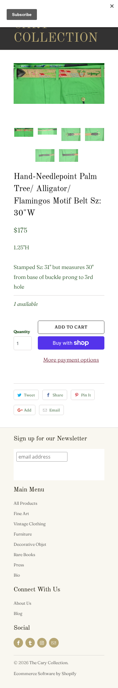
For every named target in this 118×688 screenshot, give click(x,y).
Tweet (29, 394)
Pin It (86, 394)
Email (54, 410)
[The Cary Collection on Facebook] (18, 643)
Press (19, 565)
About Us (22, 603)
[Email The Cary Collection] (53, 643)
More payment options (71, 359)
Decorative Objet (30, 544)
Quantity (22, 331)
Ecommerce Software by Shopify (45, 673)
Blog (18, 613)
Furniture (23, 534)
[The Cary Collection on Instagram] (42, 643)
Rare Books (24, 554)
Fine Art (21, 513)
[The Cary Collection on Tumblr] (30, 643)
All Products (25, 503)
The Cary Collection (38, 25)
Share (58, 394)
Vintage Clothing (30, 523)
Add (27, 410)
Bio (17, 575)
